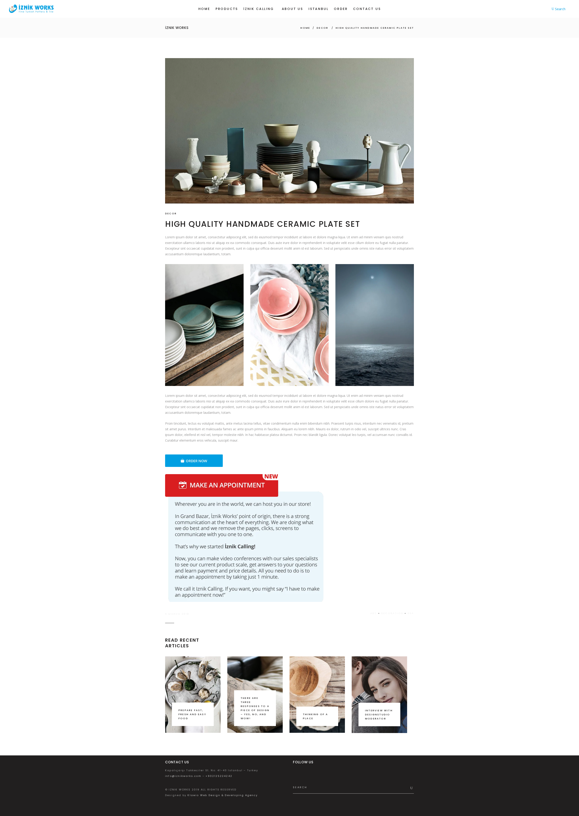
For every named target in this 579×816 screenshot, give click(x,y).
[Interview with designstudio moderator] (379, 694)
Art (373, 613)
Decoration (392, 613)
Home (305, 28)
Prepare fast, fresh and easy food (192, 714)
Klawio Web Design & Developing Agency (222, 795)
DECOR (322, 28)
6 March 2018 (177, 614)
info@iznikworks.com (183, 776)
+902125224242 (219, 776)
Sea (411, 613)
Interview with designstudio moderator (379, 714)
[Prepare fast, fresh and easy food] (193, 694)
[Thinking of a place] (317, 694)
